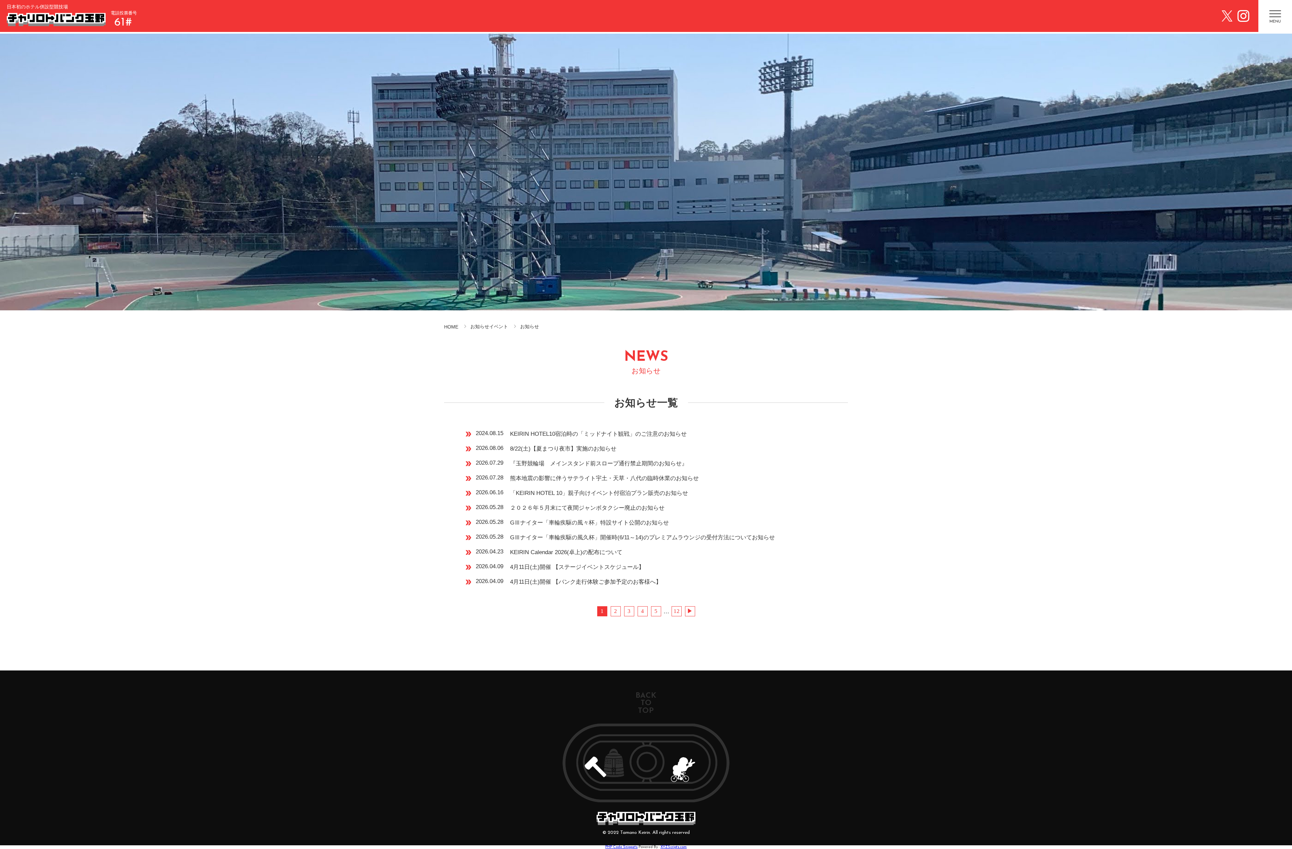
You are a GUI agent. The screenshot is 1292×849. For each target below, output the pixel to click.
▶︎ (690, 611)
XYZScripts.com (673, 847)
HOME (451, 327)
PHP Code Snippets (621, 847)
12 (677, 611)
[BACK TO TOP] (646, 763)
